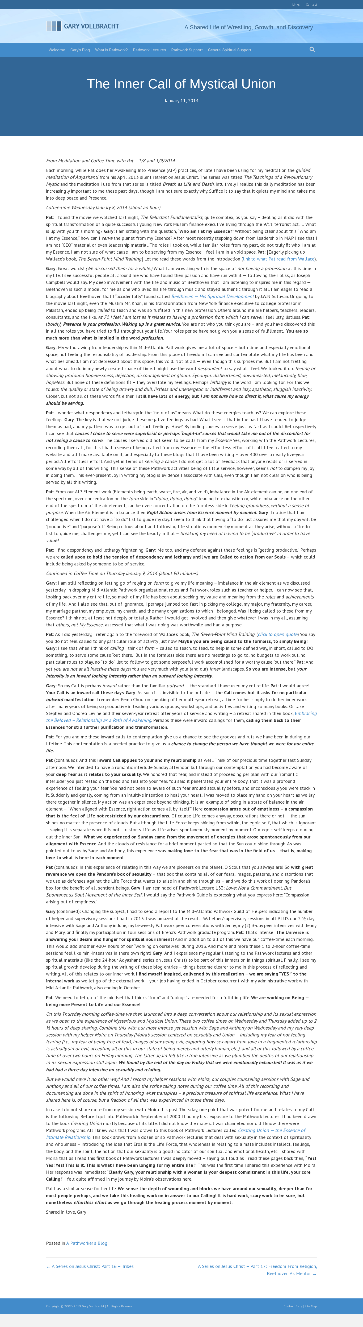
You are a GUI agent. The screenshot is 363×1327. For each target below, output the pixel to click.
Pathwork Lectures (149, 50)
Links (296, 4)
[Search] (312, 49)
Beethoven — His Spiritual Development (212, 296)
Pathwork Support (187, 50)
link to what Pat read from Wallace (278, 259)
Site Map (311, 1306)
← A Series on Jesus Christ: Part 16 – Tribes (90, 1266)
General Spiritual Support (229, 50)
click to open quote (277, 634)
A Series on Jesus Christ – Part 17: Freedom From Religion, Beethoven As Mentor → (257, 1269)
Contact (311, 4)
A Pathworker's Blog (86, 1243)
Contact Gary (293, 1306)
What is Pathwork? (111, 50)
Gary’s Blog (80, 50)
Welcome (57, 50)
